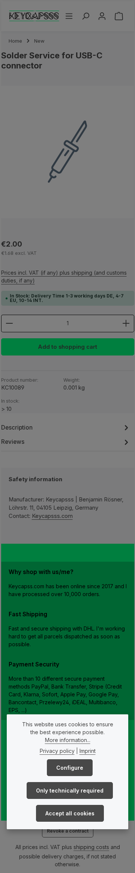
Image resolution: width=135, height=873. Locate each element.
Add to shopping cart (67, 347)
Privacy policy (57, 751)
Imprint (88, 751)
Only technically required (70, 790)
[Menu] (69, 16)
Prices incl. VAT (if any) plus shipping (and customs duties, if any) (64, 276)
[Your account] (102, 16)
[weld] (67, 152)
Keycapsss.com (52, 516)
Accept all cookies (69, 813)
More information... (67, 740)
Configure (69, 767)
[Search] (85, 16)
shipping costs (91, 847)
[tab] (65, 428)
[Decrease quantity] (9, 323)
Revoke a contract (67, 831)
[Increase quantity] (126, 323)
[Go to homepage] (34, 16)
